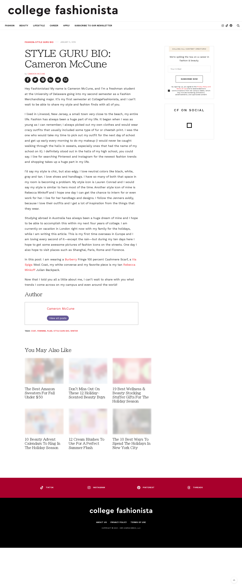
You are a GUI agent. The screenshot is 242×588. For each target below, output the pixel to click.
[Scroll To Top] (234, 580)
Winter (74, 331)
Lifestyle (39, 25)
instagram (99, 487)
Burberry (71, 259)
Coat (33, 331)
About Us (101, 522)
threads (198, 487)
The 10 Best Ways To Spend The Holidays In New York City (131, 443)
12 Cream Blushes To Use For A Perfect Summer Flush (86, 443)
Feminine (41, 331)
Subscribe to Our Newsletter (93, 25)
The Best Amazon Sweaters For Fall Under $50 (40, 393)
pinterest (148, 487)
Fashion (9, 25)
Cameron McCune (36, 74)
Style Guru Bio (44, 42)
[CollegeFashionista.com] (63, 10)
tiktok (50, 487)
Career (54, 25)
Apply (66, 25)
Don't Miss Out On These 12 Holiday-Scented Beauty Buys (87, 393)
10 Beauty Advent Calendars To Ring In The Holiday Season (42, 443)
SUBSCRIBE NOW (189, 79)
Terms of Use (138, 522)
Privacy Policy (118, 522)
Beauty (23, 25)
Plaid (49, 331)
